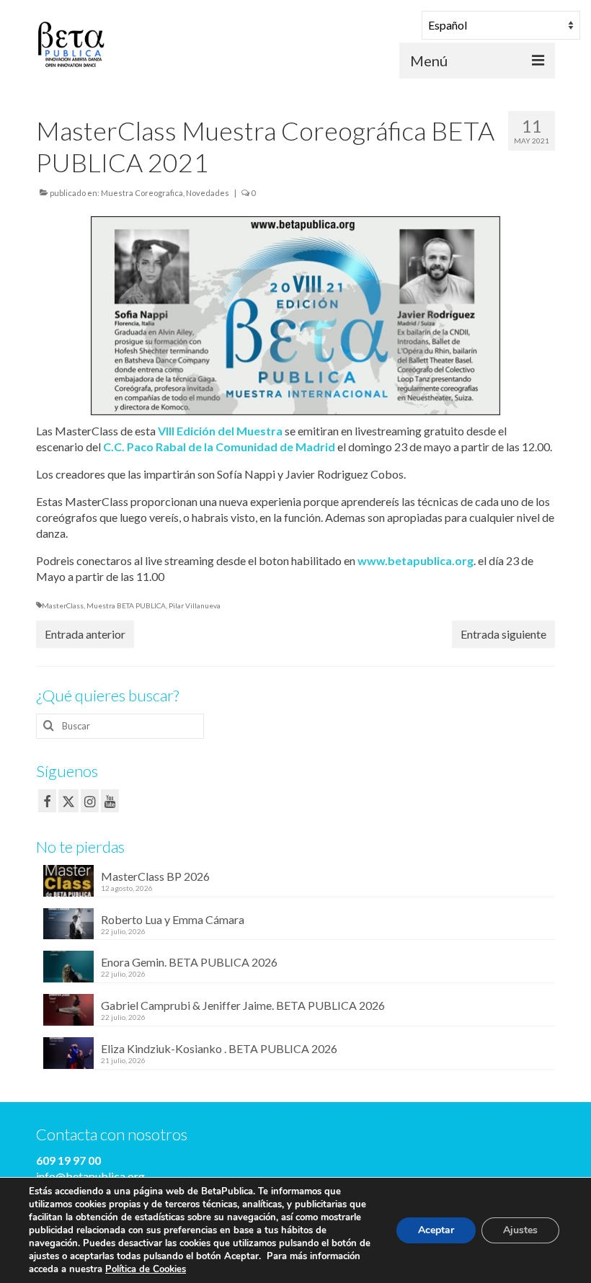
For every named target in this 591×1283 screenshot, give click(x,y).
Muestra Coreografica (142, 192)
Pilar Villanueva (195, 605)
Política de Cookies (145, 1269)
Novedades (207, 192)
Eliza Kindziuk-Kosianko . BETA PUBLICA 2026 (219, 1048)
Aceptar (436, 1230)
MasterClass (63, 605)
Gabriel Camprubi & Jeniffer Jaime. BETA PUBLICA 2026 (243, 1005)
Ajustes (520, 1230)
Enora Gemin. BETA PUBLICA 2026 (189, 962)
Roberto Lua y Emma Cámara (172, 919)
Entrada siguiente (503, 634)
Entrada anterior (85, 634)
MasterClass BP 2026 (155, 876)
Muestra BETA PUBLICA (126, 605)
